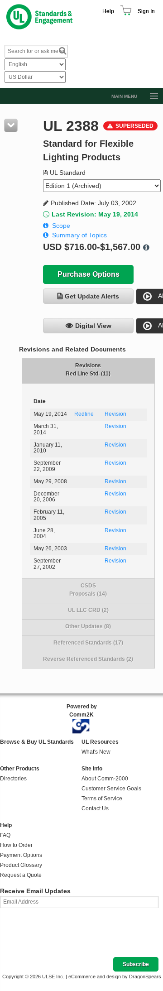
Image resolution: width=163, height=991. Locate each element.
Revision (115, 414)
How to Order (16, 845)
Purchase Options (89, 274)
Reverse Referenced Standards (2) (88, 659)
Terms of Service (102, 798)
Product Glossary (21, 865)
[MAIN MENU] (150, 96)
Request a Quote (21, 875)
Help (108, 11)
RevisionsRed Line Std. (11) (88, 369)
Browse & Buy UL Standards (37, 742)
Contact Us (95, 808)
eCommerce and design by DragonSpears (114, 976)
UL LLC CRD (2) (88, 610)
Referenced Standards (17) (88, 643)
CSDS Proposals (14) (88, 589)
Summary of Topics (79, 235)
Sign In (146, 11)
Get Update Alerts (92, 296)
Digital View (93, 325)
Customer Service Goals (111, 788)
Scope (61, 225)
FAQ (5, 835)
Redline (84, 414)
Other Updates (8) (88, 626)
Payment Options (21, 855)
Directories (13, 778)
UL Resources (100, 742)
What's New (96, 752)
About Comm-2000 (105, 778)
